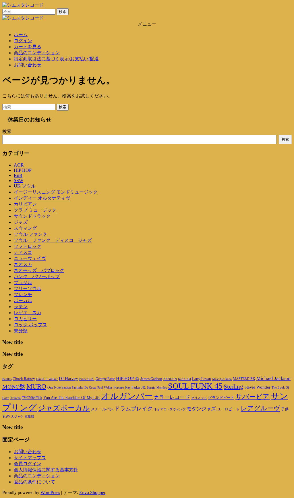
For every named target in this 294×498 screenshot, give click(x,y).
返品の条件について (34, 481)
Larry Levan (201, 379)
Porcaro (118, 387)
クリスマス (199, 397)
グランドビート (221, 398)
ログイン (23, 40)
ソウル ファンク (30, 234)
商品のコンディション (37, 52)
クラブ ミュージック (35, 210)
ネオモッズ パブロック (39, 270)
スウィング (25, 228)
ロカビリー (25, 318)
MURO (36, 386)
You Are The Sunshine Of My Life (71, 397)
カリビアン (25, 204)
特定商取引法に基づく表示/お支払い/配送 (56, 58)
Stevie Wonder (257, 387)
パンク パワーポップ (37, 276)
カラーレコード (172, 397)
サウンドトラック (32, 216)
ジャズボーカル (64, 408)
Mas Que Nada (222, 379)
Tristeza (15, 397)
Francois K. (86, 379)
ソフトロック (27, 246)
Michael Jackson (273, 378)
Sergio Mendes (157, 387)
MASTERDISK (244, 379)
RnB (18, 175)
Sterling (233, 386)
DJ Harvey (68, 378)
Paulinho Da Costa (84, 387)
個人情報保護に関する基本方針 (46, 469)
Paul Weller (104, 387)
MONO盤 (13, 386)
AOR (19, 165)
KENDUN (170, 379)
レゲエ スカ (27, 312)
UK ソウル (25, 186)
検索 (6, 131)
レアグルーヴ (260, 408)
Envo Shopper (92, 492)
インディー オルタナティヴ (42, 198)
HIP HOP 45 (127, 378)
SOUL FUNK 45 (195, 385)
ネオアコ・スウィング (169, 409)
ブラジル (23, 282)
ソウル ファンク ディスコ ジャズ (53, 240)
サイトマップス (30, 457)
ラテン (21, 306)
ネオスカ (23, 264)
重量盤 (29, 416)
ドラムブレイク (134, 409)
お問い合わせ (27, 64)
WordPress (50, 492)
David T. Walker (47, 379)
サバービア (252, 396)
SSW (18, 180)
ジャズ (21, 222)
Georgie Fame (105, 379)
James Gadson (151, 379)
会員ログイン (27, 463)
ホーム (21, 34)
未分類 (21, 330)
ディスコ (23, 252)
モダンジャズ (201, 409)
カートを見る (27, 46)
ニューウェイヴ (30, 258)
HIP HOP (23, 170)
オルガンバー (127, 396)
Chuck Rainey (24, 379)
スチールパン (102, 409)
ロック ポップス (30, 324)
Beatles (6, 379)
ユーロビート (228, 409)
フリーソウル (27, 288)
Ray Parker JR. (135, 387)
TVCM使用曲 (32, 398)
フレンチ (23, 294)
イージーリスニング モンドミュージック (56, 192)
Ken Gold (184, 379)
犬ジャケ (17, 416)
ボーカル (23, 300)
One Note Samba (59, 387)
